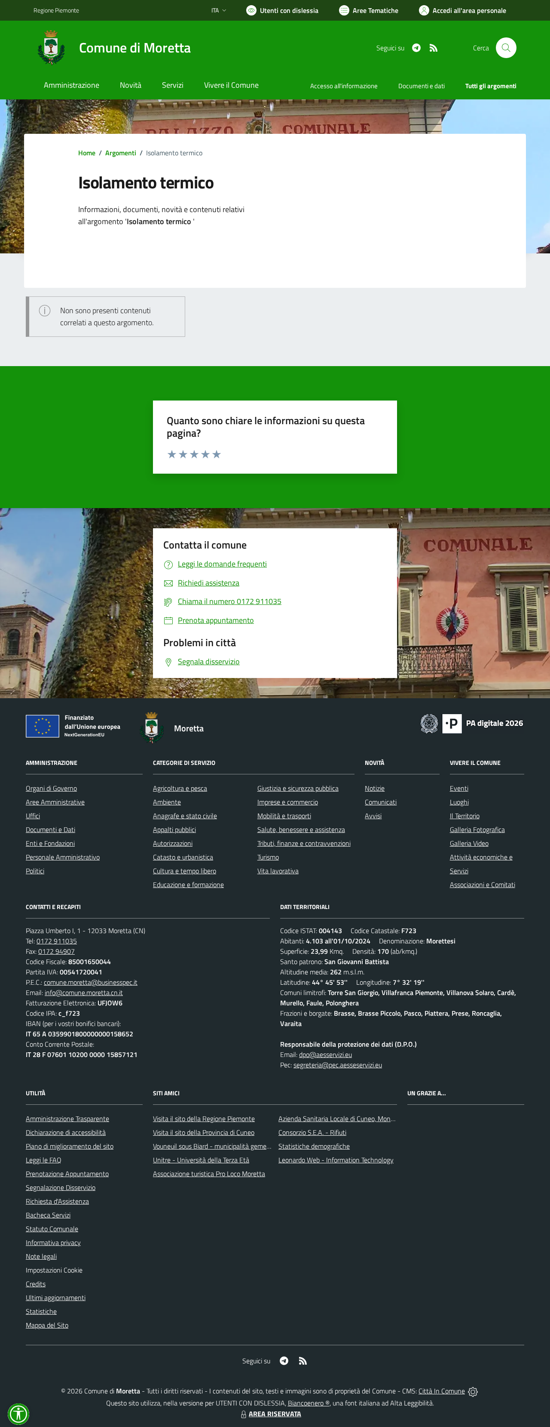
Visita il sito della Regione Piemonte (204, 1118)
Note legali (41, 1256)
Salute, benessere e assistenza (301, 829)
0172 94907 (56, 951)
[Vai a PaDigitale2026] (471, 723)
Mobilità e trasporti (284, 816)
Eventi (459, 788)
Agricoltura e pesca (180, 788)
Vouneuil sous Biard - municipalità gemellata (216, 1146)
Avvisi (373, 816)
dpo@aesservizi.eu (325, 1054)
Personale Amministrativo (63, 857)
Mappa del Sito (47, 1325)
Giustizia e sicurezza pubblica (298, 788)
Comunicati (381, 802)
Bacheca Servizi (48, 1215)
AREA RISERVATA (275, 1414)
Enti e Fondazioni (50, 843)
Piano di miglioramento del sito (69, 1146)
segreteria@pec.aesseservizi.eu (337, 1065)
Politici (35, 871)
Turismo (268, 857)
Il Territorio (465, 816)
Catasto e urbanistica (183, 857)
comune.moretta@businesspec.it (91, 982)
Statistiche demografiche (314, 1146)
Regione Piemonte (56, 10)
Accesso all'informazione (344, 86)
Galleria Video (469, 843)
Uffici (33, 816)
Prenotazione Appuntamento (67, 1173)
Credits (36, 1284)
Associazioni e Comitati (482, 884)
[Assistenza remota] (473, 1391)
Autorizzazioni (172, 843)
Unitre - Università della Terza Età (201, 1160)
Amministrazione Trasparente (67, 1118)
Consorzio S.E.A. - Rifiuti (312, 1132)
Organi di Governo (51, 788)
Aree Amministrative (55, 802)
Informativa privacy (53, 1242)
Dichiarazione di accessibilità (66, 1132)
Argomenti (120, 153)
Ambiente (167, 802)
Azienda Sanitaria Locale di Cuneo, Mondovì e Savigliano (358, 1118)
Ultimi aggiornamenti (56, 1297)
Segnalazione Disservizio (60, 1187)
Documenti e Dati (50, 829)
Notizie (375, 788)
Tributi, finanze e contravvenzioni (304, 843)
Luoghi (459, 802)
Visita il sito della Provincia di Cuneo (203, 1132)
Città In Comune (442, 1391)
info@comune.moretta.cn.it (84, 992)
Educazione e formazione (188, 884)
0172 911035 (57, 941)
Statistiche (41, 1311)
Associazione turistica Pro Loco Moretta (209, 1173)
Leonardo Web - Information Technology (336, 1160)
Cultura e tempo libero (184, 871)
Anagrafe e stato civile (185, 816)
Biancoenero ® (309, 1403)
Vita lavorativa (278, 871)
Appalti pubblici (174, 829)
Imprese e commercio (287, 802)
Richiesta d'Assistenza (57, 1201)
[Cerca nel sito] (506, 47)
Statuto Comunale (52, 1229)
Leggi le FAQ (43, 1160)
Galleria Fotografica (477, 829)
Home (86, 153)
